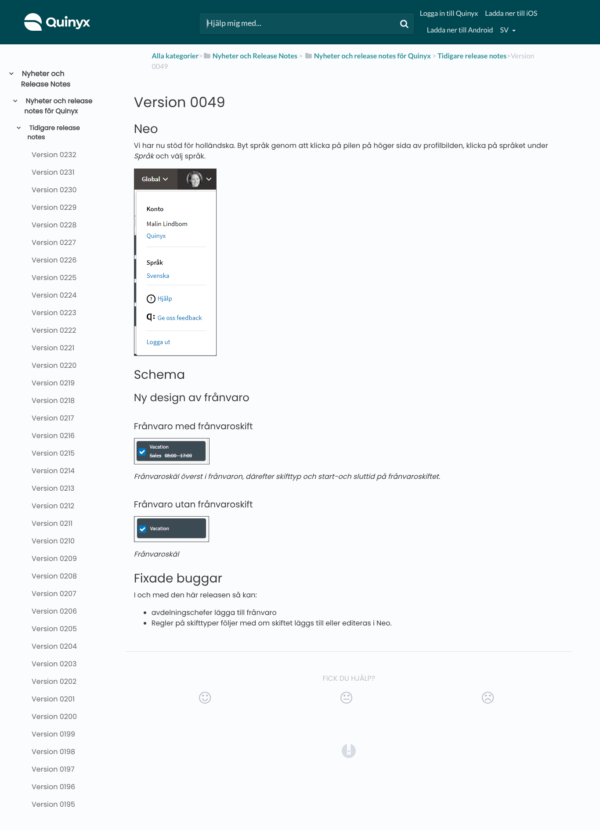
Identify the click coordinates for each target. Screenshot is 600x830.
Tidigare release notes (53, 133)
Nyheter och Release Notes (45, 78)
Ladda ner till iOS (511, 13)
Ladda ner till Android (460, 30)
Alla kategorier (175, 56)
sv (505, 30)
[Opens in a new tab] (349, 750)
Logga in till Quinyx (449, 13)
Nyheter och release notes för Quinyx (59, 106)
